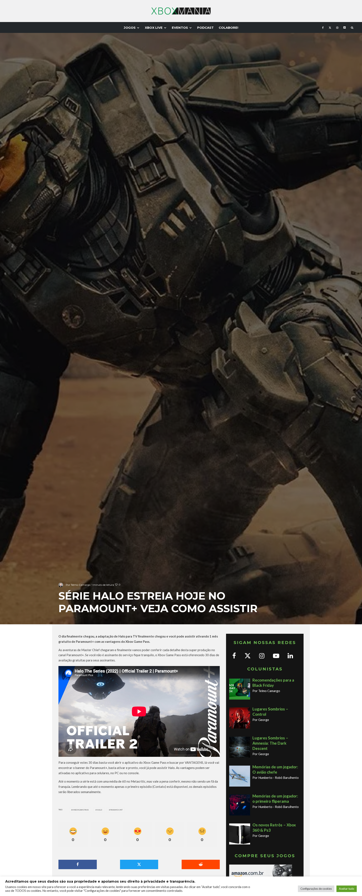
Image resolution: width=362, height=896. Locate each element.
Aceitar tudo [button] (346, 888)
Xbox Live (154, 28)
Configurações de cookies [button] (316, 888)
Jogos (130, 28)
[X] (330, 27)
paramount (116, 810)
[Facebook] (323, 27)
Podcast (205, 28)
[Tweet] (139, 864)
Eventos (180, 28)
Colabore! (228, 28)
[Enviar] (201, 864)
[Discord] (344, 27)
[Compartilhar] (77, 864)
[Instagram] (337, 27)
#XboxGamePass (80, 810)
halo (99, 810)
